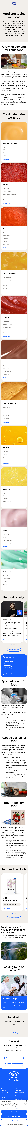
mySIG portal (18, 1089)
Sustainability (4, 1092)
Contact (14, 1032)
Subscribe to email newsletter (14, 1058)
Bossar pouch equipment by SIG (20, 1093)
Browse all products (14, 917)
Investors (3, 1096)
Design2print (18, 1090)
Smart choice (18, 1099)
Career (3, 1097)
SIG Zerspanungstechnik (21, 1096)
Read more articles (14, 649)
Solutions (3, 1089)
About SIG (4, 1094)
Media (2, 1099)
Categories (4, 1090)
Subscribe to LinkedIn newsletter (14, 1063)
